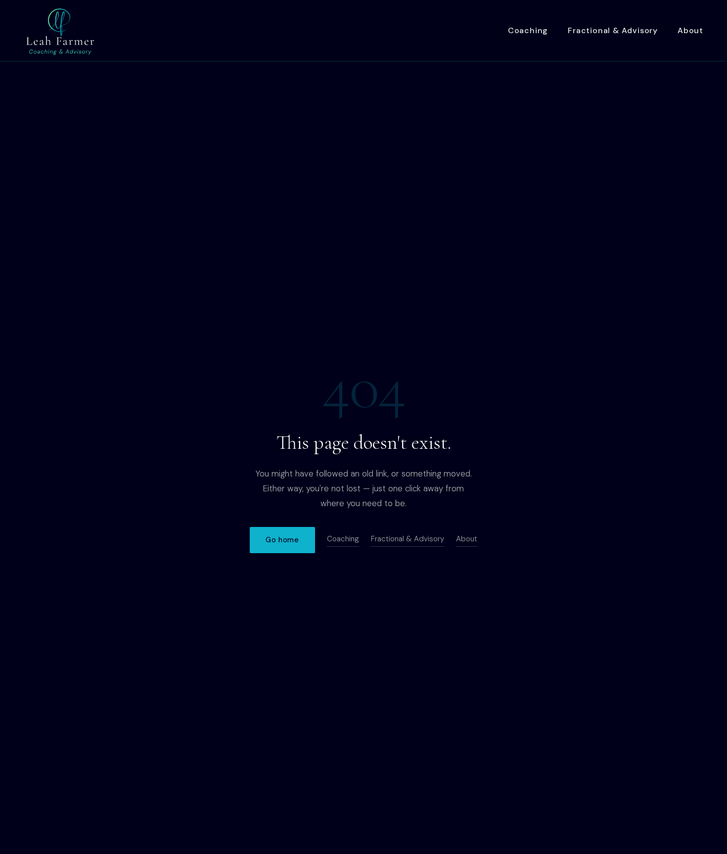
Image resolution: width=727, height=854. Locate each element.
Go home (282, 539)
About (690, 30)
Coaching (528, 30)
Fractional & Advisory (613, 30)
